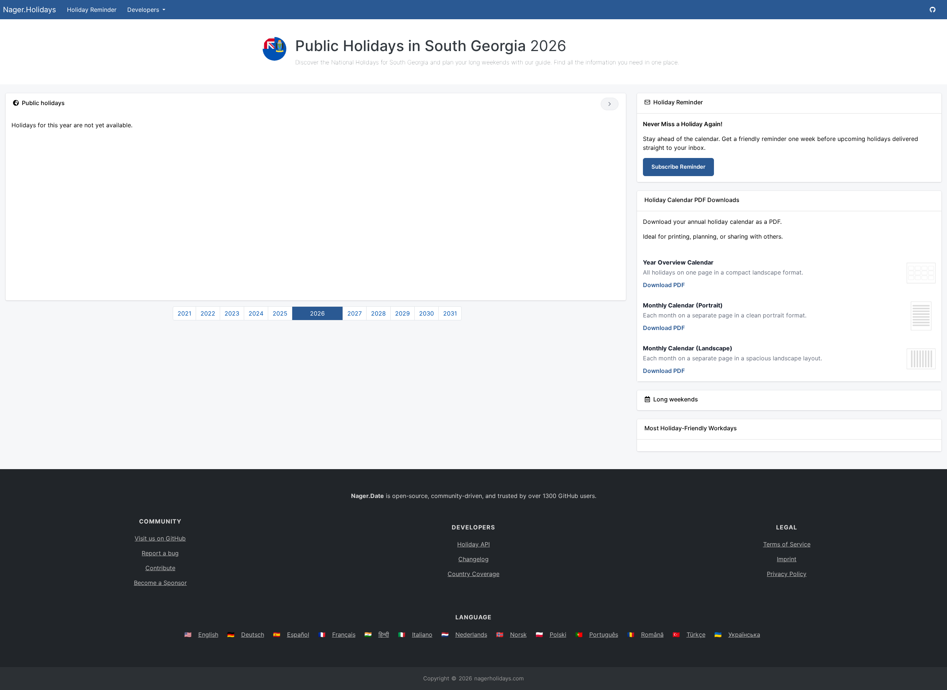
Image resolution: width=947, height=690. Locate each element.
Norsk (518, 634)
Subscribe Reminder (678, 166)
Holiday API (473, 544)
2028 (378, 313)
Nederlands (471, 634)
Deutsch (252, 634)
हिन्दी (383, 634)
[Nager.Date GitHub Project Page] (932, 9)
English (208, 634)
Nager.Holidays (29, 9)
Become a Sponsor (160, 582)
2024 (256, 313)
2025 (280, 313)
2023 (232, 313)
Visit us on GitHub (160, 538)
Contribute (160, 568)
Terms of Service (786, 544)
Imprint (786, 559)
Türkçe (696, 634)
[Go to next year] (609, 104)
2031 (450, 313)
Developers (144, 9)
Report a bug (160, 553)
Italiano (422, 634)
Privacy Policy (786, 574)
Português (603, 634)
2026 (317, 313)
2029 (402, 313)
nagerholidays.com (499, 678)
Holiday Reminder (92, 9)
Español (298, 634)
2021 (184, 313)
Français (343, 634)
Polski (558, 634)
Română (652, 634)
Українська (744, 634)
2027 (354, 313)
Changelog (473, 559)
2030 (426, 313)
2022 (207, 313)
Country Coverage (473, 574)
